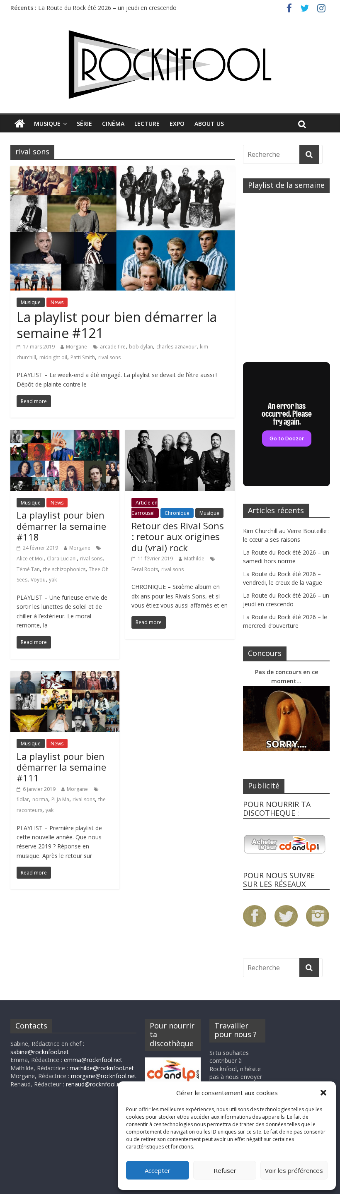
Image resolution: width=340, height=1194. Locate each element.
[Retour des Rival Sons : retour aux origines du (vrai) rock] (179, 435)
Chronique (177, 513)
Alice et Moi (30, 558)
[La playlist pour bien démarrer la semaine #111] (64, 676)
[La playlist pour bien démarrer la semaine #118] (64, 435)
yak (53, 579)
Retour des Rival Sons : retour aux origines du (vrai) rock (177, 536)
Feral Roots (144, 569)
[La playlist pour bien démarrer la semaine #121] (122, 170)
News (57, 302)
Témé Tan (28, 569)
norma (40, 799)
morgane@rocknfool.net (103, 1076)
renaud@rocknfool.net (96, 1084)
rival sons (109, 357)
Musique (47, 123)
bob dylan (141, 346)
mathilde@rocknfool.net (102, 1068)
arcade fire (113, 346)
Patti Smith (82, 357)
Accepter (157, 1170)
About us (209, 123)
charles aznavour (176, 346)
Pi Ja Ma (60, 799)
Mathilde (194, 558)
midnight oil (53, 357)
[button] (323, 1092)
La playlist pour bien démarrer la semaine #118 (61, 526)
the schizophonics (64, 569)
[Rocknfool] (170, 64)
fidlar (23, 799)
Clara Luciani (62, 558)
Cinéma (113, 123)
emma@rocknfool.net (93, 1060)
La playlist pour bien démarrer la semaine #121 (117, 324)
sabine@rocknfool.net (39, 1052)
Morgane (76, 346)
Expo (177, 123)
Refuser (225, 1170)
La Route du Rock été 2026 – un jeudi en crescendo (107, 8)
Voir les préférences (294, 1170)
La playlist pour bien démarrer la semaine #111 (61, 767)
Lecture (147, 123)
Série (84, 123)
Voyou (38, 579)
